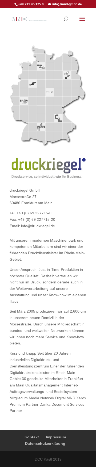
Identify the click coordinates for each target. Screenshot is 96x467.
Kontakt (32, 437)
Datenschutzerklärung (45, 443)
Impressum (56, 437)
